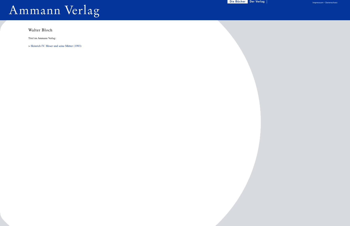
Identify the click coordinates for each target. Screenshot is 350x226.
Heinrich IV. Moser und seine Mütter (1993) (56, 46)
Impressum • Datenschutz (325, 2)
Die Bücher (237, 1)
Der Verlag (257, 1)
